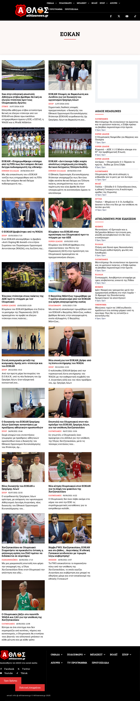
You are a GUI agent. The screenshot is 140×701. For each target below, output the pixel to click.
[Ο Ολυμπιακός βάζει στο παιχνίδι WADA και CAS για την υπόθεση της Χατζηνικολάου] (23, 595)
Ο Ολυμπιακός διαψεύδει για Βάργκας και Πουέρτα (116, 138)
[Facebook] (111, 16)
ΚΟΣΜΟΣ (99, 226)
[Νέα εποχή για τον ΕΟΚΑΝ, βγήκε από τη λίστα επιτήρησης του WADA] (70, 341)
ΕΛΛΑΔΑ (99, 244)
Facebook (9, 668)
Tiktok (24, 673)
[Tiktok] (135, 16)
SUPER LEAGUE (55, 241)
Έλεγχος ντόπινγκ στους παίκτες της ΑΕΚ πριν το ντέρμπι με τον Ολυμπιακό (23, 298)
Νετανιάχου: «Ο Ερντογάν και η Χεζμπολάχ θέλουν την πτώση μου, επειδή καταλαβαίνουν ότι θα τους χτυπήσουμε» (113, 233)
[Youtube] (127, 16)
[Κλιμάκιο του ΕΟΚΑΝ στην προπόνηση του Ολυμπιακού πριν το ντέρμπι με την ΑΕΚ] (70, 213)
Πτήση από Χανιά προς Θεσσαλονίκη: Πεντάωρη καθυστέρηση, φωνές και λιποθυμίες (114, 250)
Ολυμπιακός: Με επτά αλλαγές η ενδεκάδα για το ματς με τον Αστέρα (113, 175)
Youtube (8, 673)
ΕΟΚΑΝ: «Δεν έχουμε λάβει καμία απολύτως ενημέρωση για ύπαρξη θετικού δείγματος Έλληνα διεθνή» (68, 164)
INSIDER (52, 560)
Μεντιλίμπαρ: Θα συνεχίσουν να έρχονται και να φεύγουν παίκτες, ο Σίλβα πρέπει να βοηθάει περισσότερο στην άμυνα (116, 124)
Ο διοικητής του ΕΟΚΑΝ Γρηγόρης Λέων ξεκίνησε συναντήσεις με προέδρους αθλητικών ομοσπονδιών (22, 424)
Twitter (26, 668)
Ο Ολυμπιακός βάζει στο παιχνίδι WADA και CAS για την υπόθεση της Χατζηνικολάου (22, 617)
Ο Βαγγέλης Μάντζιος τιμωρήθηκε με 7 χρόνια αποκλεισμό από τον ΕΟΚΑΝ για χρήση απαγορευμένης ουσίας (69, 298)
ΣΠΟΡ (51, 104)
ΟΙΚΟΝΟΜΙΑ (100, 305)
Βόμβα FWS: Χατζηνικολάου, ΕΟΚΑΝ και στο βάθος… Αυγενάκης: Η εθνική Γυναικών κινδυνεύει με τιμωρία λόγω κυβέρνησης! (69, 551)
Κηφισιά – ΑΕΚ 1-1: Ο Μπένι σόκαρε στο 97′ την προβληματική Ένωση (115, 151)
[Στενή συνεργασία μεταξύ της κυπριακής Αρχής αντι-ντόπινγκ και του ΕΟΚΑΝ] (23, 341)
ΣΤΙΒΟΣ (5, 106)
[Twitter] (119, 16)
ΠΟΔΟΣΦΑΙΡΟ (54, 305)
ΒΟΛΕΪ (98, 184)
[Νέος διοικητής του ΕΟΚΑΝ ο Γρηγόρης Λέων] (23, 467)
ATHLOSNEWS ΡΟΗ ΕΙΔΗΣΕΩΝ (115, 218)
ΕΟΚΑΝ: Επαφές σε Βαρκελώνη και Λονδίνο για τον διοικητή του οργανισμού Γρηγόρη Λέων (68, 96)
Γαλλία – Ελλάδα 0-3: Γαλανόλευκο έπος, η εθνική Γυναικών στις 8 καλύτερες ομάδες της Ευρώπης (116, 189)
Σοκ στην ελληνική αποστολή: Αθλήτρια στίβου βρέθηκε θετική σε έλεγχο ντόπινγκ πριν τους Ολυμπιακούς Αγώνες (22, 98)
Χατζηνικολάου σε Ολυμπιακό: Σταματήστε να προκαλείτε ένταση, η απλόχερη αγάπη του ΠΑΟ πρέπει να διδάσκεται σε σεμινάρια (22, 551)
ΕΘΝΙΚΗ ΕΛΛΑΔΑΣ (10, 171)
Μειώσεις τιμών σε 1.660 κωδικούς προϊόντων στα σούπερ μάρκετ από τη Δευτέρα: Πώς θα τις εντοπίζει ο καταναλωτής (114, 311)
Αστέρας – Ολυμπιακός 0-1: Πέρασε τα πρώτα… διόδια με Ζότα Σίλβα (115, 163)
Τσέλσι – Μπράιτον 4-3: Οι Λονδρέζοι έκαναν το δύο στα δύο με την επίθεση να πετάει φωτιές (116, 204)
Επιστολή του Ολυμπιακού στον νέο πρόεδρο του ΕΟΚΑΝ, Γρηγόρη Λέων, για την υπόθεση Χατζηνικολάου (69, 424)
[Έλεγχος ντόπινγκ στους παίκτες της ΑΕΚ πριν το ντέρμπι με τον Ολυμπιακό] (23, 277)
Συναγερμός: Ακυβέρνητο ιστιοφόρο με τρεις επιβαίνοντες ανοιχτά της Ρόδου (115, 279)
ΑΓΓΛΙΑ (98, 199)
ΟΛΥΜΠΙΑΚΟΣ (54, 431)
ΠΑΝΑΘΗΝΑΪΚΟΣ (10, 560)
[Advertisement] (117, 81)
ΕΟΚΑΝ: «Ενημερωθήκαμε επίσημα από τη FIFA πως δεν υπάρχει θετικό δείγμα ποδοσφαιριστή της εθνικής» (22, 164)
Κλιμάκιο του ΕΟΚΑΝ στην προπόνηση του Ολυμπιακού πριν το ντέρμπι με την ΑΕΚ (68, 234)
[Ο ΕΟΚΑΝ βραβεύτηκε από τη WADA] (23, 213)
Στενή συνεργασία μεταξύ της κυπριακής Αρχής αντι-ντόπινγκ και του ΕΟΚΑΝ (22, 363)
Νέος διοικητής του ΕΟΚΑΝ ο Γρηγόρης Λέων (18, 487)
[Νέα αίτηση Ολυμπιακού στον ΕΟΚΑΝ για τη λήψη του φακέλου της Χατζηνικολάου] (70, 467)
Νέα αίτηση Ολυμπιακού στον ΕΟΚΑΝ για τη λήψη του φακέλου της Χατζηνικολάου (69, 488)
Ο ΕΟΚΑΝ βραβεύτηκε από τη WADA (22, 231)
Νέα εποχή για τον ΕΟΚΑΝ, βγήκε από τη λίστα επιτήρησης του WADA (69, 362)
